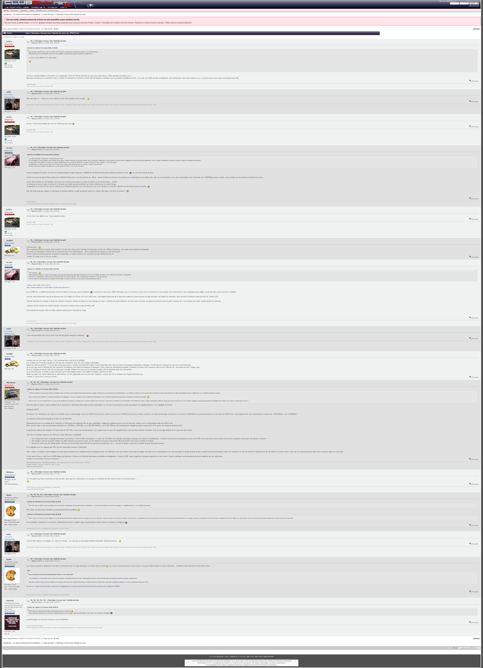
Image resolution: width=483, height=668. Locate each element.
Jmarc (227, 656)
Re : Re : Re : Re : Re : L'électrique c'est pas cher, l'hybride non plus (55, 600)
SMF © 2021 (259, 656)
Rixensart (11, 406)
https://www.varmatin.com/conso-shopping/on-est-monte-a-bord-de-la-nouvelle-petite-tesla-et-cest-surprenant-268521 (77, 586)
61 (42, 29)
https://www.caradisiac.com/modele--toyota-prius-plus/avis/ (48, 287)
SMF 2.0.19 (250, 656)
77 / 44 (10, 65)
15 (39, 29)
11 (31, 29)
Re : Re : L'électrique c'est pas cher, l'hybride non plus (50, 147)
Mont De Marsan (13, 484)
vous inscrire (474, 1)
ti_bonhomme (219, 656)
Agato (8, 495)
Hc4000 (9, 241)
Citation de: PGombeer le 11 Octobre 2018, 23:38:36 (44, 501)
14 (37, 29)
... (41, 29)
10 (30, 29)
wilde (8, 92)
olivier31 (10, 601)
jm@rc (9, 41)
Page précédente (12, 29)
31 (8, 634)
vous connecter (461, 1)
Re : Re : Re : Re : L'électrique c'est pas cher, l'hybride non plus (53, 495)
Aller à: (455, 648)
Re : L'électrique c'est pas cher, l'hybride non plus (48, 41)
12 (33, 29)
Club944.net (233, 656)
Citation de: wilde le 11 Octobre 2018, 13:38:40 (42, 48)
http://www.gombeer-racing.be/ (35, 466)
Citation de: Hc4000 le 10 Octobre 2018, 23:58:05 (43, 154)
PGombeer (10, 383)
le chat (9, 148)
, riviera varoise (12, 524)
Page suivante (48, 29)
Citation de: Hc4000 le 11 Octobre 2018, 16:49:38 (43, 269)
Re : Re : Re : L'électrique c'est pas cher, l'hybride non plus (52, 382)
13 (35, 29)
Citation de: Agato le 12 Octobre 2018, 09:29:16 (42, 607)
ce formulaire (33, 23)
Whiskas (10, 472)
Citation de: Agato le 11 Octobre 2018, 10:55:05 (42, 389)
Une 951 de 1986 (31, 84)
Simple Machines (268, 656)
